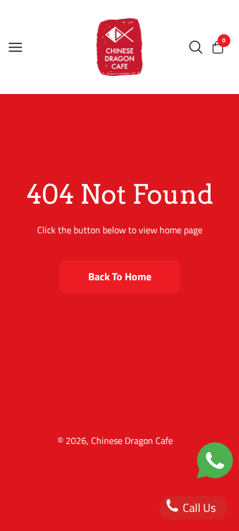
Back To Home (119, 276)
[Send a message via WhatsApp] (215, 460)
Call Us (198, 507)
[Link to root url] (119, 47)
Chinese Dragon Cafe (132, 440)
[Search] (195, 47)
